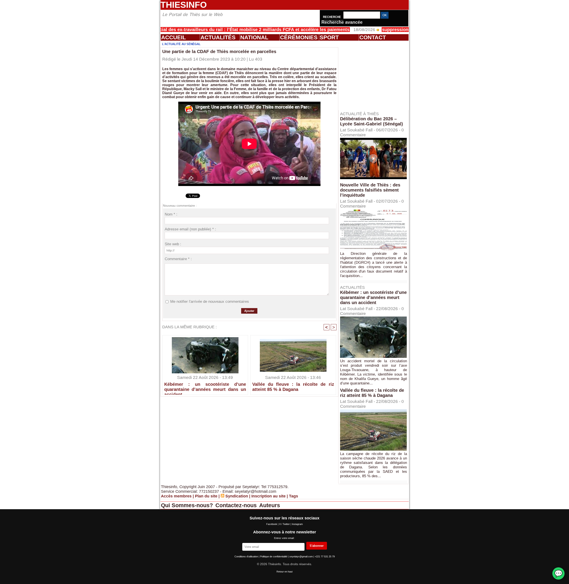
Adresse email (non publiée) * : (190, 229)
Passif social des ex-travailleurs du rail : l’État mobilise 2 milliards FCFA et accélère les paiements (217, 29)
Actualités (218, 37)
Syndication (236, 496)
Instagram (297, 524)
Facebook (272, 524)
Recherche (332, 17)
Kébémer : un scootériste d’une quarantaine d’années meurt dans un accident (205, 387)
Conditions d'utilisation (246, 556)
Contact (372, 37)
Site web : (173, 244)
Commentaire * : (178, 259)
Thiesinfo (183, 5)
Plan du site (206, 496)
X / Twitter (285, 524)
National (254, 37)
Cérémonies (299, 37)
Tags (293, 496)
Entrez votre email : (284, 538)
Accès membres (176, 496)
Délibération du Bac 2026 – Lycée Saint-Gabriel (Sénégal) (371, 121)
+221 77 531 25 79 (325, 556)
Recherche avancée (342, 22)
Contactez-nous (236, 505)
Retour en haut (284, 571)
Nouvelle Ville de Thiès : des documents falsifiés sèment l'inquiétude (370, 190)
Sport (329, 37)
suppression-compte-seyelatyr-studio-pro (399, 29)
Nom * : (171, 214)
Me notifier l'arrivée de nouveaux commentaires (209, 301)
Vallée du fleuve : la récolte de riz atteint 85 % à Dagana (293, 387)
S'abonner (317, 545)
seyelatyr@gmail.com (301, 556)
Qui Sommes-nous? (187, 505)
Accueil (173, 37)
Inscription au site (268, 496)
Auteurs (269, 505)
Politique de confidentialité (274, 556)
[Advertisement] (375, 75)
